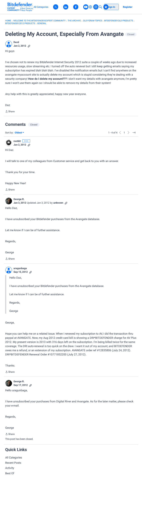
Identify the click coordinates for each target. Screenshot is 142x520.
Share (10, 111)
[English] (20, 6)
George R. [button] (19, 199)
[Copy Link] (29, 46)
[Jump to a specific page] (134, 132)
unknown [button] (58, 202)
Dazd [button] (16, 42)
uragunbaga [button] (20, 268)
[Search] (100, 7)
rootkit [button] (17, 141)
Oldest (18, 132)
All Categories (13, 457)
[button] (8, 44)
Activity (9, 468)
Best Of (9, 473)
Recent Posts (13, 462)
